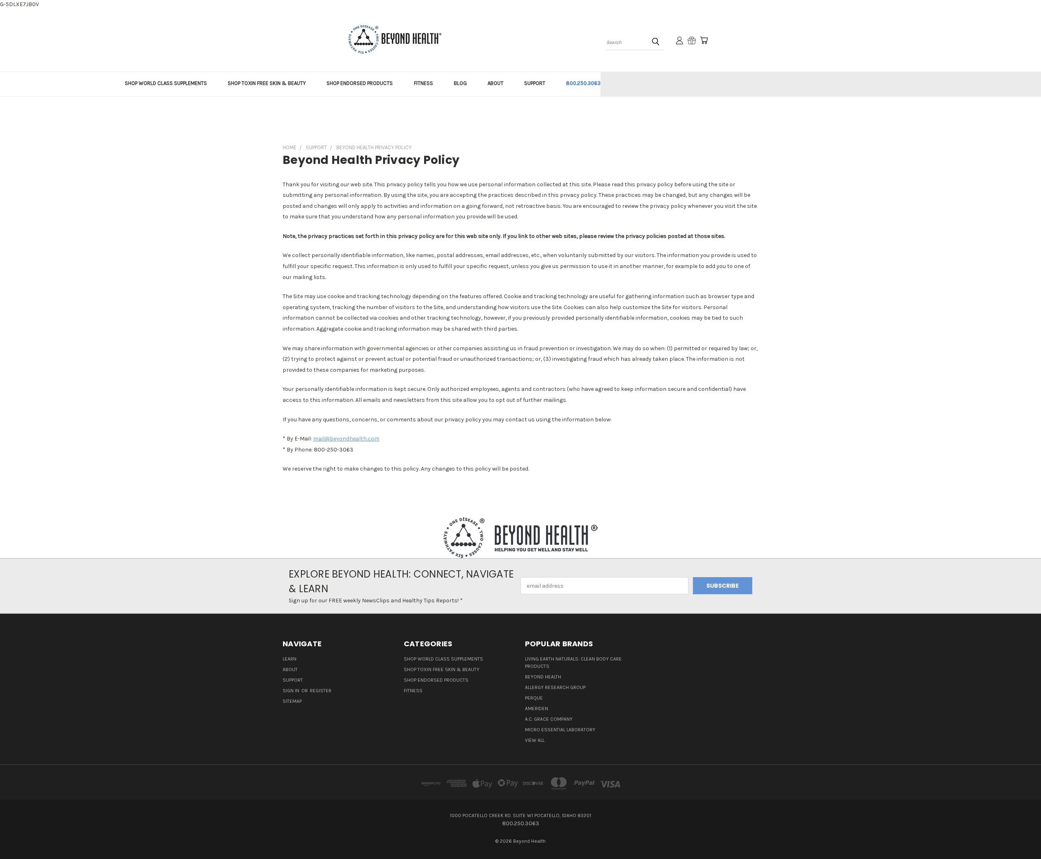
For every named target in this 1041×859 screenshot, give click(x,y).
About (290, 669)
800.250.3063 (583, 83)
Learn (289, 659)
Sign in (292, 690)
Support (293, 680)
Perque (534, 698)
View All (534, 740)
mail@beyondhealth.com (346, 438)
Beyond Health (543, 677)
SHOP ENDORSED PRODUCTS (360, 83)
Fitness (413, 690)
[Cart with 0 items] (704, 40)
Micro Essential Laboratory (560, 730)
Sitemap (292, 701)
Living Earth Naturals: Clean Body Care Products (573, 662)
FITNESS (423, 83)
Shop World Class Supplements (443, 659)
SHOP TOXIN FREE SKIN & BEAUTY (267, 83)
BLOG (460, 83)
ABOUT (495, 83)
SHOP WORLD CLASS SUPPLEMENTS (166, 83)
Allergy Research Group (555, 687)
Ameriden (536, 708)
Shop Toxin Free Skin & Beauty (441, 669)
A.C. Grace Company (549, 719)
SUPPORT (534, 83)
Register (320, 690)
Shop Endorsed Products (436, 680)
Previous (1020, 834)
